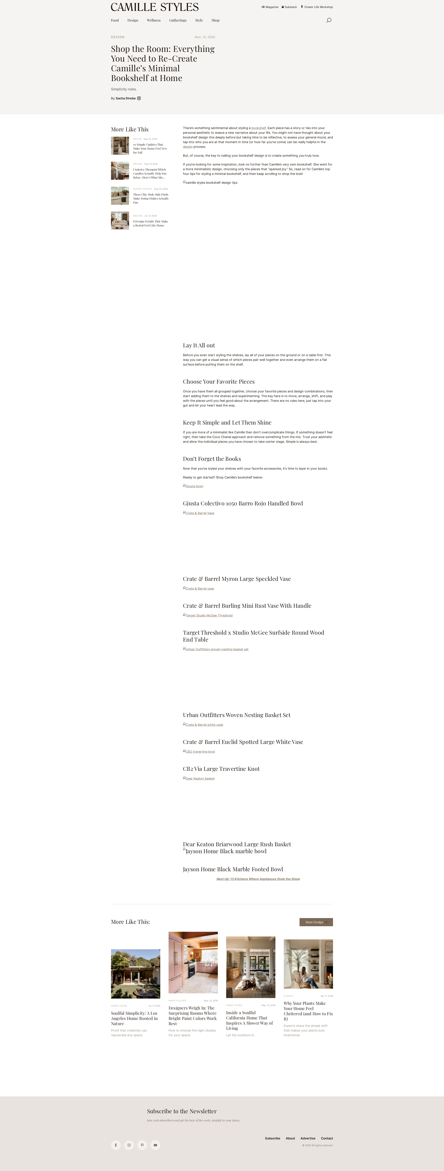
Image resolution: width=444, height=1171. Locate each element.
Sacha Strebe (126, 98)
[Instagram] (129, 1145)
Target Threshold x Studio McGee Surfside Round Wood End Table (253, 636)
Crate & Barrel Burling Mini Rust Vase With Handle (247, 605)
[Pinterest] (142, 1145)
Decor (137, 139)
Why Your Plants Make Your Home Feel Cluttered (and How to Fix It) (308, 1010)
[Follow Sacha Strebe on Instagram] (139, 98)
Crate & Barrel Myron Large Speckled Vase (237, 578)
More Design (314, 922)
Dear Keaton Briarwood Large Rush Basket (237, 844)
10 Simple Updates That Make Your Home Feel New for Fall (150, 148)
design (188, 147)
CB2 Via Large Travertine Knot (221, 768)
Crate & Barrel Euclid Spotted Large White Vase (243, 741)
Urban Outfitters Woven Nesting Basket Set (237, 714)
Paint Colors (177, 1000)
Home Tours (119, 1005)
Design (118, 37)
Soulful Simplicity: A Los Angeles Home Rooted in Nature (134, 1018)
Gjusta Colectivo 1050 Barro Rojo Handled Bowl (243, 503)
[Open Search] (329, 20)
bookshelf (258, 128)
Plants (288, 996)
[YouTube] (155, 1145)
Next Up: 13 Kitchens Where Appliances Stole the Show (258, 879)
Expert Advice (142, 189)
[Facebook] (116, 1145)
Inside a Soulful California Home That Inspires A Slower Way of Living (249, 1020)
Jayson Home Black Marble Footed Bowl (233, 869)
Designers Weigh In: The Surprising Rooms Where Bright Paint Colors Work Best (193, 1015)
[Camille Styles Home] (155, 7)
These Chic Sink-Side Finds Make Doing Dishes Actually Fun (151, 198)
